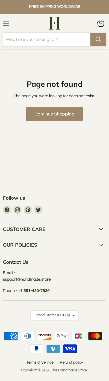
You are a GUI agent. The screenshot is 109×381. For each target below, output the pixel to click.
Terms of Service (39, 362)
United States (52, 315)
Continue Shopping (54, 114)
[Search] (98, 39)
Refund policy (71, 362)
